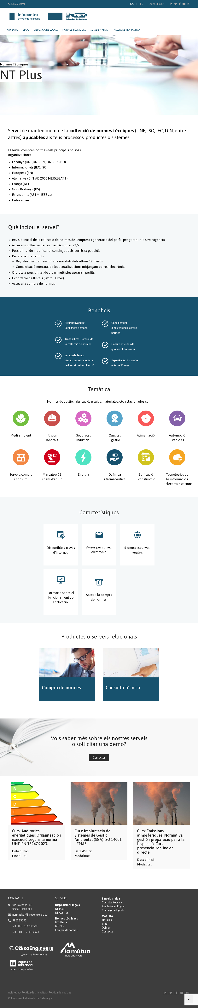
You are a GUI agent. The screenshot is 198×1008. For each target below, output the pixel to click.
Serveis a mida (99, 29)
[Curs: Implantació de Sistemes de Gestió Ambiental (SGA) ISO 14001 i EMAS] (99, 803)
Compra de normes (66, 930)
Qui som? (12, 29)
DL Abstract (62, 912)
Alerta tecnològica (113, 906)
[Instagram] (189, 3)
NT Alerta (61, 922)
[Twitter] (175, 3)
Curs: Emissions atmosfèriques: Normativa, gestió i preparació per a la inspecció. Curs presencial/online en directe (161, 841)
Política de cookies (60, 992)
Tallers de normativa (126, 29)
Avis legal (14, 992)
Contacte (107, 931)
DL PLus (60, 908)
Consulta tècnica (112, 902)
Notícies (107, 919)
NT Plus (59, 926)
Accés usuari (156, 3)
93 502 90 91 (18, 3)
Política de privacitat (34, 992)
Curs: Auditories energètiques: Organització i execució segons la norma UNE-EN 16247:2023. (36, 837)
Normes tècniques (74, 29)
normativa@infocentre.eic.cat (30, 914)
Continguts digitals (113, 910)
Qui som (106, 927)
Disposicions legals (46, 29)
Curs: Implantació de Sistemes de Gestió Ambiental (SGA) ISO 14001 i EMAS (98, 837)
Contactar (99, 757)
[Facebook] (180, 3)
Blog (26, 29)
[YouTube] (184, 3)
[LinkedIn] (171, 3)
